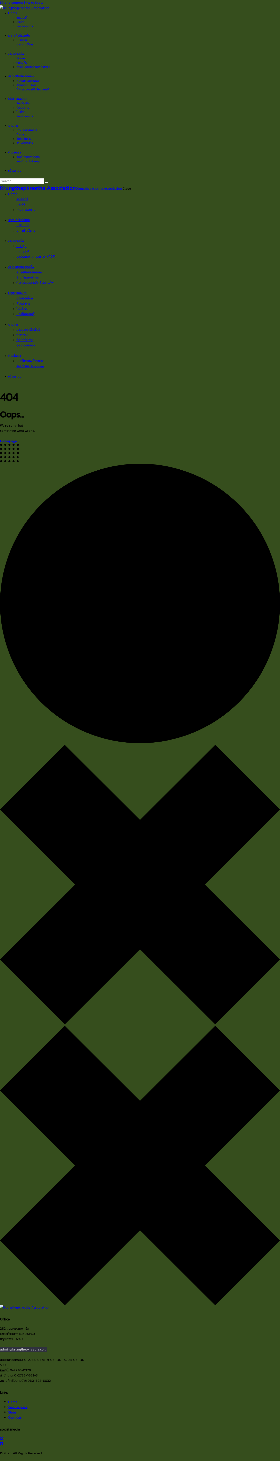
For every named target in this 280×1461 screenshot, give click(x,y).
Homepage (8, 441)
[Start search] (46, 182)
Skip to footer (34, 2)
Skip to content (11, 2)
